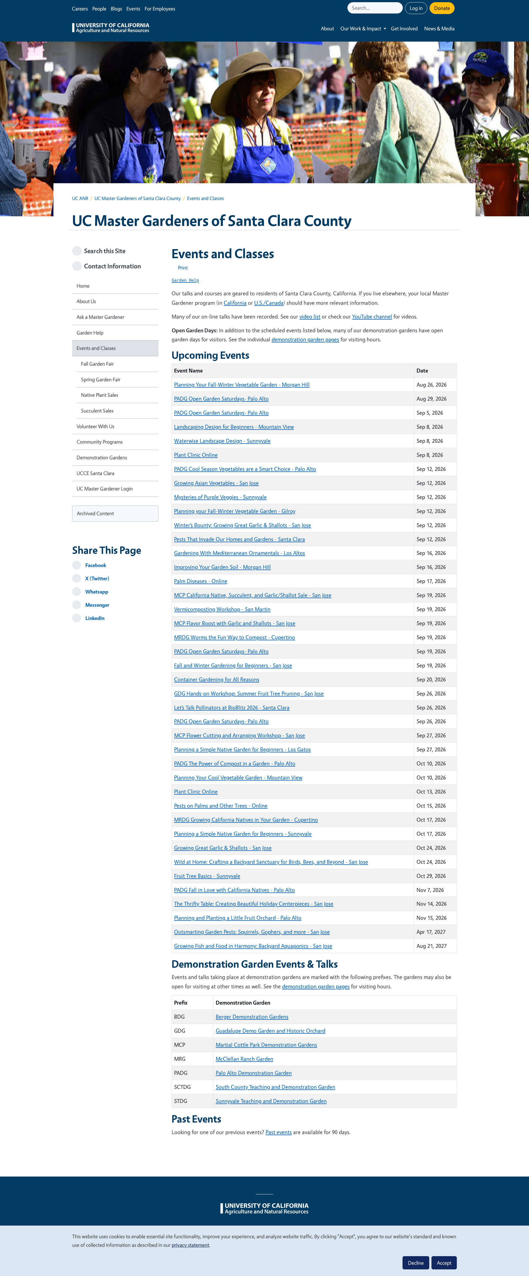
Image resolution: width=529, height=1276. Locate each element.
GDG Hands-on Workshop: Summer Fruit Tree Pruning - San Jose (249, 693)
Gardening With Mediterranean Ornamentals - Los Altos (239, 552)
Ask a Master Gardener (100, 317)
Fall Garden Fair (97, 363)
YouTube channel (372, 316)
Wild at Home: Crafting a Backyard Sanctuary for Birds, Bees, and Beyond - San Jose (271, 861)
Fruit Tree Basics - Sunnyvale (207, 875)
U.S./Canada (269, 302)
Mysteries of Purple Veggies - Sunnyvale (220, 496)
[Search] (399, 8)
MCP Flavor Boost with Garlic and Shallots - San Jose (234, 623)
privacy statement (190, 1245)
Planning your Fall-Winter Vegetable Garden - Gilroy (234, 511)
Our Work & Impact (361, 28)
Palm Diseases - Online (200, 581)
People (99, 8)
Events (133, 8)
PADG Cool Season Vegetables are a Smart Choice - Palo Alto (245, 468)
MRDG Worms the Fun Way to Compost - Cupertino (234, 637)
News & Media (439, 28)
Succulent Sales (97, 410)
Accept (444, 1262)
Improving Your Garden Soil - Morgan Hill (222, 566)
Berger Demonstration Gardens (252, 1016)
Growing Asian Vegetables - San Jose (216, 482)
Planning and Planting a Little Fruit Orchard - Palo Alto (237, 917)
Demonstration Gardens (102, 457)
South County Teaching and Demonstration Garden (275, 1086)
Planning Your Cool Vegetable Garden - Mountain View (238, 777)
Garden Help (90, 332)
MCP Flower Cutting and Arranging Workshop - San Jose (239, 735)
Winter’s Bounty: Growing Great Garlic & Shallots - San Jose (242, 525)
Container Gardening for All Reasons (216, 679)
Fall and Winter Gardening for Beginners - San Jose (233, 665)
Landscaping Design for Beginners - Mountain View (234, 426)
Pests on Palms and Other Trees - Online (221, 805)
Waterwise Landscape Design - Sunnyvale (222, 440)
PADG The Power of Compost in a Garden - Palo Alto (234, 763)
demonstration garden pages (305, 339)
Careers (80, 8)
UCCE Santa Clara (95, 473)
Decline (416, 1262)
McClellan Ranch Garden (244, 1058)
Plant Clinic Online (196, 454)
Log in (416, 8)
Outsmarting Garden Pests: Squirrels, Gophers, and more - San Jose (252, 931)
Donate (442, 8)
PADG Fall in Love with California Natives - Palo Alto (234, 889)
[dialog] (264, 1250)
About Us (86, 301)
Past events (279, 1132)
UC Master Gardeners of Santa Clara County (138, 198)
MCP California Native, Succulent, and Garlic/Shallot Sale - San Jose (252, 595)
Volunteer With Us (95, 426)
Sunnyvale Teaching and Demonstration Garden (271, 1100)
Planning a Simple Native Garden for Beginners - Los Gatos (242, 749)
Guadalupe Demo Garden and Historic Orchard (270, 1030)
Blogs (116, 8)
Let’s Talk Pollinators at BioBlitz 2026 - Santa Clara (232, 707)
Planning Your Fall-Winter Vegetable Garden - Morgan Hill (242, 384)
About (327, 28)
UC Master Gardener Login (105, 488)
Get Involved (404, 28)
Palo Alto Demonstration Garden (254, 1072)
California (235, 302)
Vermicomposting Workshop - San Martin (222, 609)
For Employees (160, 8)
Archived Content (95, 513)
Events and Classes (96, 348)
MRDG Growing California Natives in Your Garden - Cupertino (246, 819)
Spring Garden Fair (100, 379)
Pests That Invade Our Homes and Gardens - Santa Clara (239, 539)
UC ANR (80, 198)
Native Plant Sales (99, 395)
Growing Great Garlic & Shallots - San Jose (223, 847)
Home (83, 285)
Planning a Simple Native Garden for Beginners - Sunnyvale (243, 833)
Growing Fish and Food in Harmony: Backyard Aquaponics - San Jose (253, 945)
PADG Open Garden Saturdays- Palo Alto (221, 398)
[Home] (110, 28)
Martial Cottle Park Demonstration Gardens (266, 1044)
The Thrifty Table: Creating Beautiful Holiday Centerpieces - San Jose (253, 903)
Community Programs (100, 441)
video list (309, 316)
